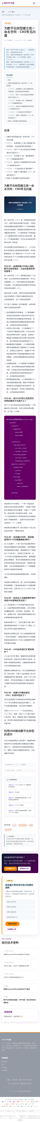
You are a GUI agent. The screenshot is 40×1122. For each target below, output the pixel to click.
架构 (31, 825)
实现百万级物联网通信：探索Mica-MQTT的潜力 (19, 811)
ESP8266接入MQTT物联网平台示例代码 (19, 786)
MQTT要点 (11, 12)
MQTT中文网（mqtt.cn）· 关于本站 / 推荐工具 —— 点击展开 (18, 1111)
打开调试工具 (10, 868)
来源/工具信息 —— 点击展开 (14, 770)
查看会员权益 (12, 923)
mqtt (14, 825)
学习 (3, 1064)
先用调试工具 (11, 929)
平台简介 (14, 792)
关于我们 (4, 1067)
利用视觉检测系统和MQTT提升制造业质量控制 (19, 799)
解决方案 (4, 1061)
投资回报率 (23, 825)
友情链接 (4, 1070)
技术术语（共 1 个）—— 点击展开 (16, 764)
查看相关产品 (24, 868)
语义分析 (8, 829)
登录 (21, 1016)
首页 (3, 12)
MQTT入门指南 (16, 805)
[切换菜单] (34, 3)
